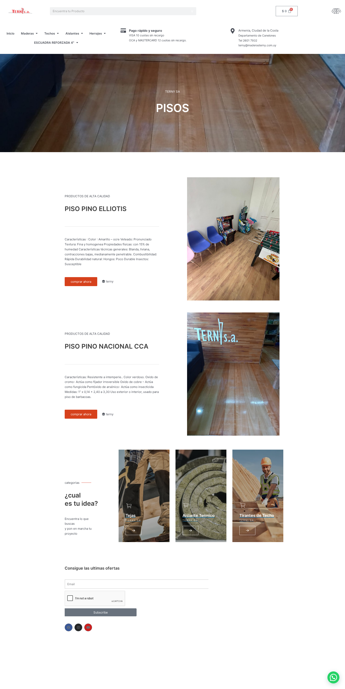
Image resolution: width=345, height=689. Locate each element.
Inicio (10, 33)
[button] (333, 677)
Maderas (27, 33)
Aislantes (72, 33)
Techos (49, 33)
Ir (192, 11)
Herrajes (95, 33)
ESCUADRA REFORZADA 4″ (54, 43)
